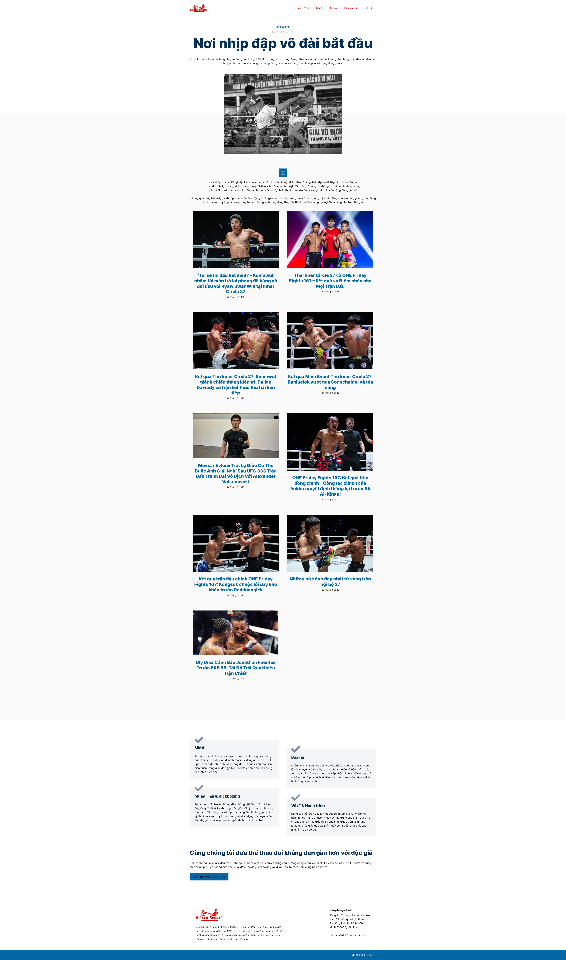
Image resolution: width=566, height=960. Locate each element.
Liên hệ (368, 8)
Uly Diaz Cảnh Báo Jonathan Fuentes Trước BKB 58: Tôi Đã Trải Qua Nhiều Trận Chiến (236, 668)
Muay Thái (303, 8)
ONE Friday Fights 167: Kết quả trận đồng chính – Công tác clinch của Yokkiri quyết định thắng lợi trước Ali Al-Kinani (330, 485)
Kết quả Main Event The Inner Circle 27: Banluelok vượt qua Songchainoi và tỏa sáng (330, 382)
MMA (319, 8)
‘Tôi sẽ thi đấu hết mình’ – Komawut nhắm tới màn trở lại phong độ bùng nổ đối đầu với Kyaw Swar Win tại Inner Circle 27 (235, 283)
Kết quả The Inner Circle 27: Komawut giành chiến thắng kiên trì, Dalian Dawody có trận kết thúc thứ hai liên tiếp (236, 384)
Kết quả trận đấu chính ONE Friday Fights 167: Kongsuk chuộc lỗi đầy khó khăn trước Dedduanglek (235, 584)
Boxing (333, 8)
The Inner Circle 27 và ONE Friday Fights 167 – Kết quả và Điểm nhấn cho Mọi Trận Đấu (330, 281)
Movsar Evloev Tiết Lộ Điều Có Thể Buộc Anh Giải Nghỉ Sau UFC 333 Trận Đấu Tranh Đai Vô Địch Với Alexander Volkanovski (236, 473)
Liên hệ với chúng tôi (209, 876)
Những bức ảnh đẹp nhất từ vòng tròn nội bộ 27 (330, 581)
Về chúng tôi (350, 8)
